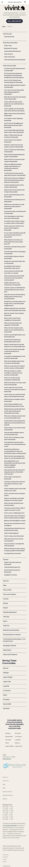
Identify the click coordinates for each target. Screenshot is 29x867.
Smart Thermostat (9, 57)
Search (5, 621)
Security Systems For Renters (12, 634)
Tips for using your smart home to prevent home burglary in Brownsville (14, 228)
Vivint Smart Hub (9, 37)
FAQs (4, 585)
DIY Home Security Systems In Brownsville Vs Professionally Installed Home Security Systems (14, 75)
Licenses (5, 599)
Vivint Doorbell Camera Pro (12, 567)
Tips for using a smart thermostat (14, 536)
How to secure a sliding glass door (14, 513)
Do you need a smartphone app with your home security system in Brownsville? (14, 235)
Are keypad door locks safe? (12, 553)
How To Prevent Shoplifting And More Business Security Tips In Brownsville (13, 125)
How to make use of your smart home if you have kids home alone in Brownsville (15, 389)
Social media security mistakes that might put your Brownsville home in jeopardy (14, 423)
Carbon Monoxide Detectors (12, 51)
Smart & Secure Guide (9, 66)
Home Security (7, 34)
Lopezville (6, 686)
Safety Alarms (7, 650)
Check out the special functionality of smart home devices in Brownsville (14, 351)
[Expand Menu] (16, 11)
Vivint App (6, 617)
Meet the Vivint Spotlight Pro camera (15, 520)
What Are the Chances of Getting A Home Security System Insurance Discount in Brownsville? (14, 180)
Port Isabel (6, 699)
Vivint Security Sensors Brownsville (14, 60)
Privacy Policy (7, 590)
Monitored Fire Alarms (10, 48)
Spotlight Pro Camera (10, 575)
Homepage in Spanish (9, 645)
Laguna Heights (7, 677)
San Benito (6, 708)
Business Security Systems (11, 630)
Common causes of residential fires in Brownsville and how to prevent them (14, 290)
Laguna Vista (7, 681)
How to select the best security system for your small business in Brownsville (14, 104)
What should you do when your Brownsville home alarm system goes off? (13, 242)
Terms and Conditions (9, 594)
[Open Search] (25, 2)
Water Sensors (8, 54)
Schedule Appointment (10, 612)
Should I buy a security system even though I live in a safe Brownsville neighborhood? (14, 303)
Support (5, 608)
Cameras (5, 559)
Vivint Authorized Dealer (10, 825)
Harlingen (6, 673)
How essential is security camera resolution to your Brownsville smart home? (15, 444)
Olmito (5, 695)
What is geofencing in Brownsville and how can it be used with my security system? (14, 278)
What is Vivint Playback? (11, 533)
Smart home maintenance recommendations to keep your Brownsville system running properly (15, 451)
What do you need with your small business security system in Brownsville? (14, 206)
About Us (6, 581)
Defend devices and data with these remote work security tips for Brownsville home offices (14, 411)
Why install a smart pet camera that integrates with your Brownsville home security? (14, 472)
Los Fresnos (7, 690)
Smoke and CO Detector (10, 654)
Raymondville (7, 704)
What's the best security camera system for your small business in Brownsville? (14, 330)
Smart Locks (8, 45)
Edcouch (5, 668)
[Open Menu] (2, 2)
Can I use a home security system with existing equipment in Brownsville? (14, 92)
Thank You (6, 626)
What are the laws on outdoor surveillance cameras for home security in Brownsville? (13, 373)
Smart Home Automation (10, 43)
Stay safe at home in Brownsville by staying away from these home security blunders (14, 297)
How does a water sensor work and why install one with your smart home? (14, 484)
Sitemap (5, 603)
